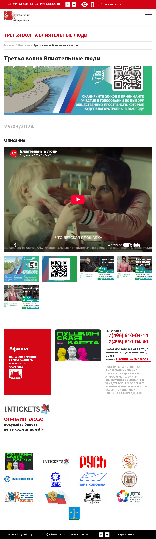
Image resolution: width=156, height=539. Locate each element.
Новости (24, 45)
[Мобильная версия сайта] (93, 4)
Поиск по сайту (111, 4)
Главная (9, 45)
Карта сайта (126, 534)
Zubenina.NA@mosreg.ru (133, 359)
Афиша (18, 349)
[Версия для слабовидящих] (84, 4)
